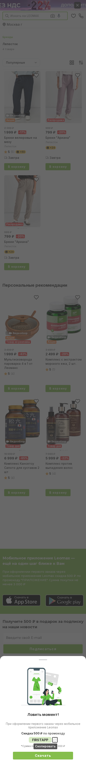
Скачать (43, 755)
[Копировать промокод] (54, 739)
